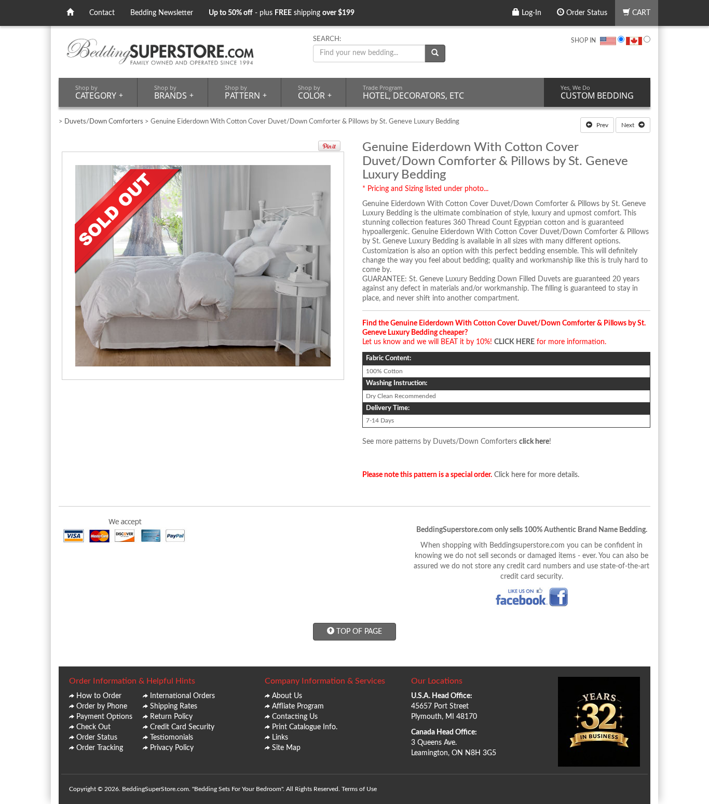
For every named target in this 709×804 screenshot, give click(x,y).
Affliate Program (298, 706)
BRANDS (174, 92)
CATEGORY (99, 92)
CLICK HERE (514, 342)
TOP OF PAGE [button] (358, 631)
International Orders (182, 696)
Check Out (93, 727)
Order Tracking (99, 748)
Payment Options (104, 716)
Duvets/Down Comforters (103, 121)
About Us (287, 696)
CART (640, 13)
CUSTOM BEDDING (597, 92)
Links (280, 737)
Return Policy (171, 716)
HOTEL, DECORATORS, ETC (413, 92)
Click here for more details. (536, 475)
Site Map (286, 748)
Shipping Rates (173, 706)
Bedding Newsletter (161, 13)
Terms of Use (359, 789)
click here (534, 441)
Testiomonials (171, 737)
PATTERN (246, 92)
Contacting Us (295, 716)
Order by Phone (101, 706)
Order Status (585, 13)
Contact (102, 13)
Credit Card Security (182, 727)
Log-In (530, 13)
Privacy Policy (172, 748)
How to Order (98, 696)
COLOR (315, 92)
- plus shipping (281, 13)
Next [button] (628, 125)
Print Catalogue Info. (304, 727)
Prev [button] (601, 125)
